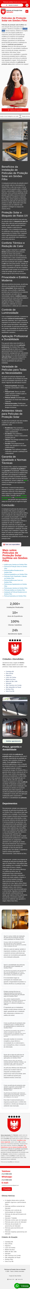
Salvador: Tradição (11, 1218)
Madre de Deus (10, 679)
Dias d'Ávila (9, 673)
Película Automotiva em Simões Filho (15, 596)
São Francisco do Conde (13, 685)
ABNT (25, 480)
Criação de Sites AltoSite (15, 1275)
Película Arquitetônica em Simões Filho (15, 574)
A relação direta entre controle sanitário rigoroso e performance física (15, 1202)
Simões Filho (10, 689)
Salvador (8, 683)
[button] (27, 11)
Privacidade (7, 1189)
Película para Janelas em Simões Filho (15, 588)
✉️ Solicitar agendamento (12, 741)
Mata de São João (11, 681)
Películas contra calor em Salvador (16, 1220)
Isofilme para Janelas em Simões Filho (15, 564)
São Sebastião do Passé (13, 687)
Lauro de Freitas (11, 677)
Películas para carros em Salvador (15, 1222)
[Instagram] (27, 5)
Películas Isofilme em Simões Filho (14, 590)
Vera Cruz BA (10, 691)
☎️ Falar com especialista (11, 544)
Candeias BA (10, 671)
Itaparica (8, 675)
